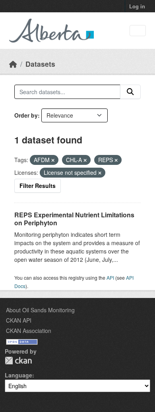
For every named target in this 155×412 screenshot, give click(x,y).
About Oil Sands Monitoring (40, 310)
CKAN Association (28, 331)
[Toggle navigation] (138, 31)
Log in (137, 6)
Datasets (40, 64)
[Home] (13, 64)
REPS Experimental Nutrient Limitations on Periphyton (74, 219)
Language (18, 375)
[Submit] (130, 92)
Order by (26, 115)
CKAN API (18, 320)
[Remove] (52, 160)
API (110, 277)
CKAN (18, 360)
